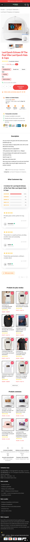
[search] (25, 5)
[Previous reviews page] (19, 277)
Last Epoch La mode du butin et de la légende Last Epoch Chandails (21, 376)
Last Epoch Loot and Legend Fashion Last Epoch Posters (21, 330)
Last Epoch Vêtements (12, 9)
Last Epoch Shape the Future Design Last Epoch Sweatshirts (8, 353)
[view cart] (28, 5)
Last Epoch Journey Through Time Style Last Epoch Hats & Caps (7, 410)
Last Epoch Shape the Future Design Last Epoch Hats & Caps (8, 434)
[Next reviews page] (26, 277)
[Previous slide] (3, 28)
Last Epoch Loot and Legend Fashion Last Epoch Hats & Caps (21, 410)
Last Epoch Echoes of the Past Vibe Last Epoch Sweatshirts (8, 330)
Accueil (3, 9)
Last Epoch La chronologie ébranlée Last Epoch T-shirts (7, 306)
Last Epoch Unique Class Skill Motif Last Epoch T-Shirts (8, 376)
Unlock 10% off (3, 535)
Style (3, 72)
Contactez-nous (5, 508)
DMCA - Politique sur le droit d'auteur (9, 491)
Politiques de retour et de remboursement (11, 506)
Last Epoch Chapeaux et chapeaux (10, 12)
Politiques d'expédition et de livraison (9, 502)
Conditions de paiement (6, 504)
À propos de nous (5, 484)
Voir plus (15, 385)
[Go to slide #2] (19, 46)
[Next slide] (27, 28)
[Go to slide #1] (11, 46)
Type (3, 67)
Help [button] (27, 540)
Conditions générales (6, 486)
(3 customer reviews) (14, 61)
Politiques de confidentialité (7, 488)
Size (3, 76)
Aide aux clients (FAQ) (6, 510)
